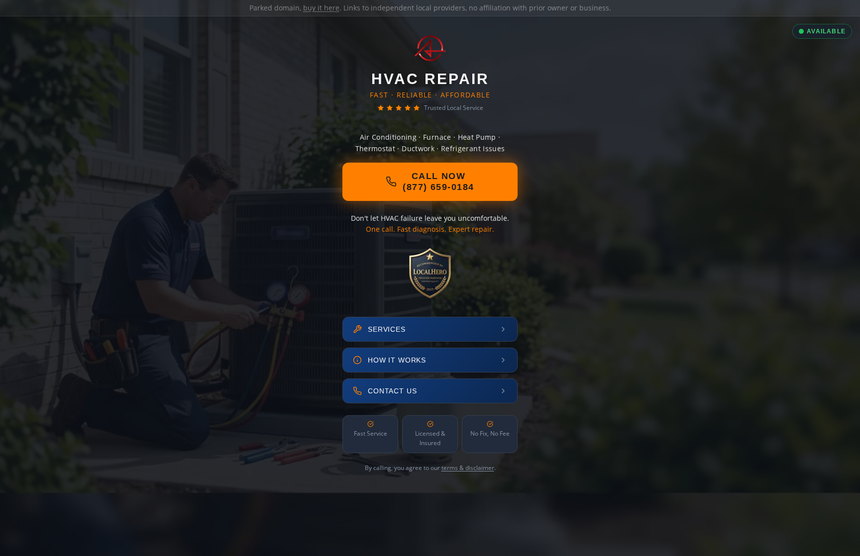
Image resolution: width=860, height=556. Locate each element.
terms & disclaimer (467, 467)
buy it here (321, 7)
